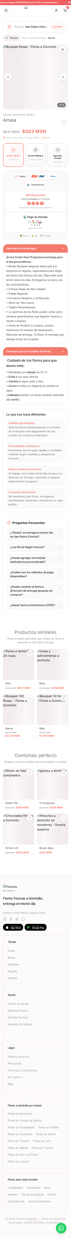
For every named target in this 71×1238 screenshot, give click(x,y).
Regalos (12, 971)
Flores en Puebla (48, 1127)
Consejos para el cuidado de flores (28, 351)
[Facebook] (11, 919)
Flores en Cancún (18, 1161)
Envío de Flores (38, 37)
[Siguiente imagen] (63, 77)
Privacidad (14, 1063)
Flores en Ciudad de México (25, 1120)
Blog (10, 1084)
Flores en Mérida (18, 1147)
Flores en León (42, 1141)
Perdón (52, 1194)
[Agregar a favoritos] (64, 122)
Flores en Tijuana (42, 1147)
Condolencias (16, 1201)
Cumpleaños (15, 1187)
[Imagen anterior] (8, 77)
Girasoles (13, 964)
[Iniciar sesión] (56, 10)
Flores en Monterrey (20, 1113)
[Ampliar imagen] (63, 50)
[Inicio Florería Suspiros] (36, 10)
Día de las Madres (33, 1194)
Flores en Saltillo (46, 1134)
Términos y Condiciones (22, 1070)
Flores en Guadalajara (21, 1127)
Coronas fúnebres (39, 1201)
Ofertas (12, 978)
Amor (47, 1187)
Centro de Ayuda (18, 1003)
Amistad (13, 1194)
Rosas (11, 957)
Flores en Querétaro (20, 1134)
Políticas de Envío (18, 1056)
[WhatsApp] (23, 919)
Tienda (13, 37)
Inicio (24, 37)
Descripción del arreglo (21, 248)
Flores (11, 950)
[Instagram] (5, 919)
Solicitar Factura (18, 1017)
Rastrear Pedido (18, 1010)
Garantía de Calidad (20, 1024)
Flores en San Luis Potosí (23, 1154)
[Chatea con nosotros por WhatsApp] (61, 1228)
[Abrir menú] (6, 10)
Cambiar (57, 26)
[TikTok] (17, 919)
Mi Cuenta (14, 1077)
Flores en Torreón (18, 1141)
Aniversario (33, 1187)
